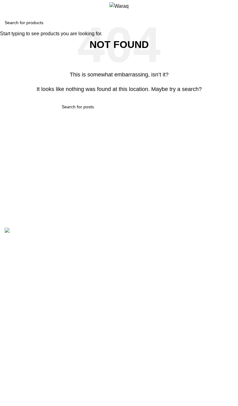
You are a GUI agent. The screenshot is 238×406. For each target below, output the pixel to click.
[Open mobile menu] (7, 6)
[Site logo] (119, 5)
